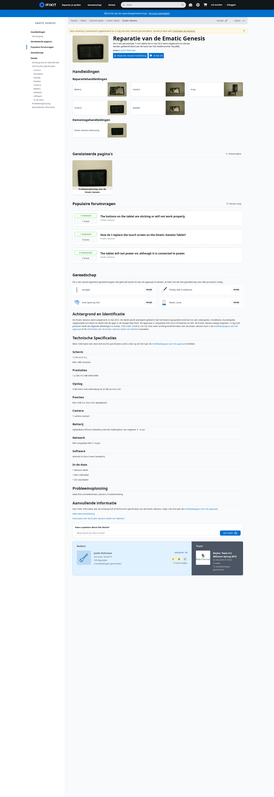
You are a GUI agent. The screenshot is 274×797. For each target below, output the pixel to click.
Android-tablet (96, 20)
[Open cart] (205, 5)
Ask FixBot (228, 533)
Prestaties (38, 74)
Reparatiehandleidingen (89, 79)
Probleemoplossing (41, 103)
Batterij (37, 88)
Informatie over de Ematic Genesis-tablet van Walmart (98, 518)
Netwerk (38, 92)
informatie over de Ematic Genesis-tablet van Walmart (113, 329)
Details (34, 58)
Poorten (37, 81)
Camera (37, 85)
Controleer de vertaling (184, 31)
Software (38, 96)
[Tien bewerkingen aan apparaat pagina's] (185, 559)
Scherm (37, 70)
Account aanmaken (159, 13)
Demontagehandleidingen (91, 120)
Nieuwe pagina (234, 153)
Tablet (83, 20)
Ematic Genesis (45, 23)
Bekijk (149, 289)
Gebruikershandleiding (83, 513)
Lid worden (216, 4)
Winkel (111, 5)
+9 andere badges (180, 563)
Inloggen (231, 4)
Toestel (73, 20)
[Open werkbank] (190, 5)
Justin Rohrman (128, 50)
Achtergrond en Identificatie (45, 62)
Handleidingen (38, 32)
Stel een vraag (235, 203)
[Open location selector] (198, 5)
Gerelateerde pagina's (41, 41)
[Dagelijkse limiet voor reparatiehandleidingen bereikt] (179, 559)
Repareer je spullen (71, 5)
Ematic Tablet (113, 20)
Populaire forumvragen (42, 47)
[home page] (47, 4)
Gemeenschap (94, 5)
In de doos (39, 99)
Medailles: (181, 552)
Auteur (81, 546)
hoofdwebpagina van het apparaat (168, 343)
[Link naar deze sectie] (71, 314)
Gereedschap (37, 52)
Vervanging (37, 36)
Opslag (37, 77)
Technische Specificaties (43, 66)
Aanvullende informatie (43, 107)
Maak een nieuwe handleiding (131, 55)
